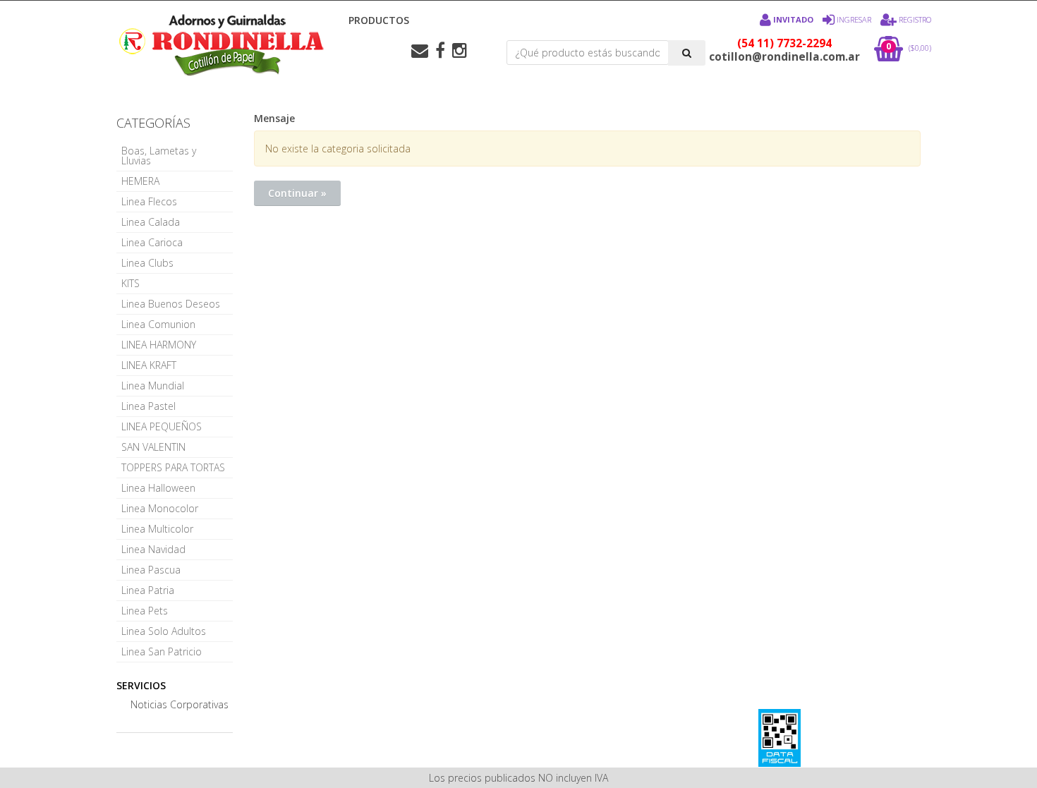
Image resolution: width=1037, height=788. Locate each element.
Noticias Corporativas (180, 704)
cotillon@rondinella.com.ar (784, 56)
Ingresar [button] (854, 19)
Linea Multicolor (157, 528)
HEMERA (140, 181)
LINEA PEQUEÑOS (161, 426)
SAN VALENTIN (153, 447)
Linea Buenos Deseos (170, 303)
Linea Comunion (158, 324)
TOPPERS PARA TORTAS (173, 467)
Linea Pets (144, 610)
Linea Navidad (153, 549)
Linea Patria (147, 590)
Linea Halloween (158, 488)
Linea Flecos (149, 201)
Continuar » (297, 193)
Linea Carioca (152, 242)
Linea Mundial (152, 385)
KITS (130, 283)
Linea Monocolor (159, 508)
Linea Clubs (147, 262)
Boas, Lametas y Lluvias (158, 155)
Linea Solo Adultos (163, 631)
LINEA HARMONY (158, 344)
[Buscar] (686, 53)
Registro (914, 19)
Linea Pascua (151, 569)
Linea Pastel (148, 406)
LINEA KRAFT (148, 365)
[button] (419, 51)
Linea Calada (150, 222)
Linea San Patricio (161, 651)
